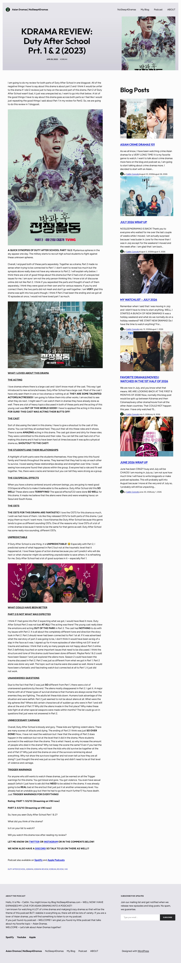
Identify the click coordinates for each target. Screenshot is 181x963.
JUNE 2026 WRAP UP (134, 462)
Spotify (38, 860)
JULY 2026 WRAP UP (133, 222)
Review (60, 869)
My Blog (145, 9)
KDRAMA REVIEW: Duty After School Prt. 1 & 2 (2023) (56, 41)
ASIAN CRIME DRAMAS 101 (137, 144)
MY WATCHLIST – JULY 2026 (138, 299)
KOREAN (63, 59)
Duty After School (16, 869)
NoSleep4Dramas (126, 9)
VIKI (66, 869)
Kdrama (29, 869)
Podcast (158, 9)
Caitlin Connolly (132, 174)
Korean (52, 869)
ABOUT (171, 9)
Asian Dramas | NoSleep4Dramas (30, 9)
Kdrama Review (41, 869)
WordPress (143, 951)
